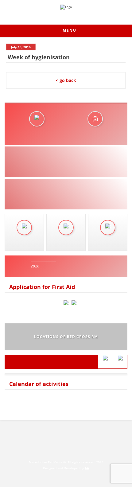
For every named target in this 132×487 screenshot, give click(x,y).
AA (87, 468)
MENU (68, 30)
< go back (66, 80)
